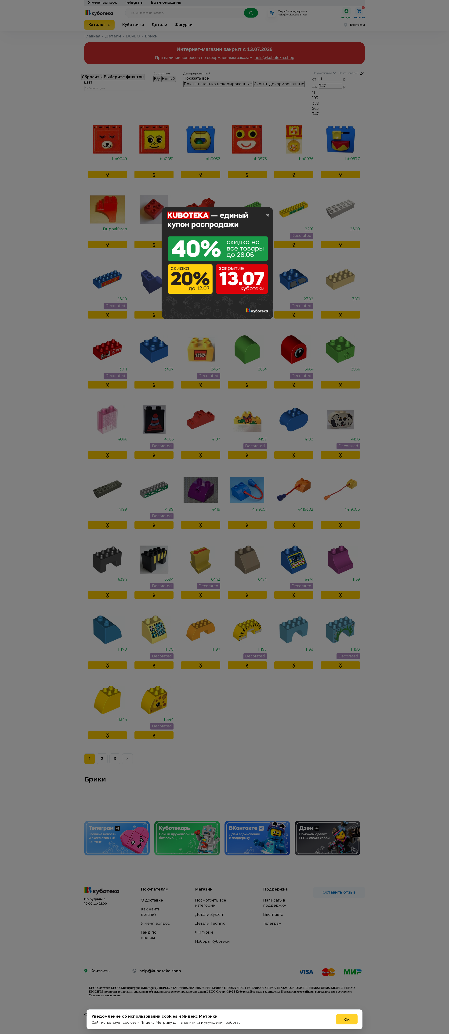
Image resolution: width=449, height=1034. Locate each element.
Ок (347, 1019)
